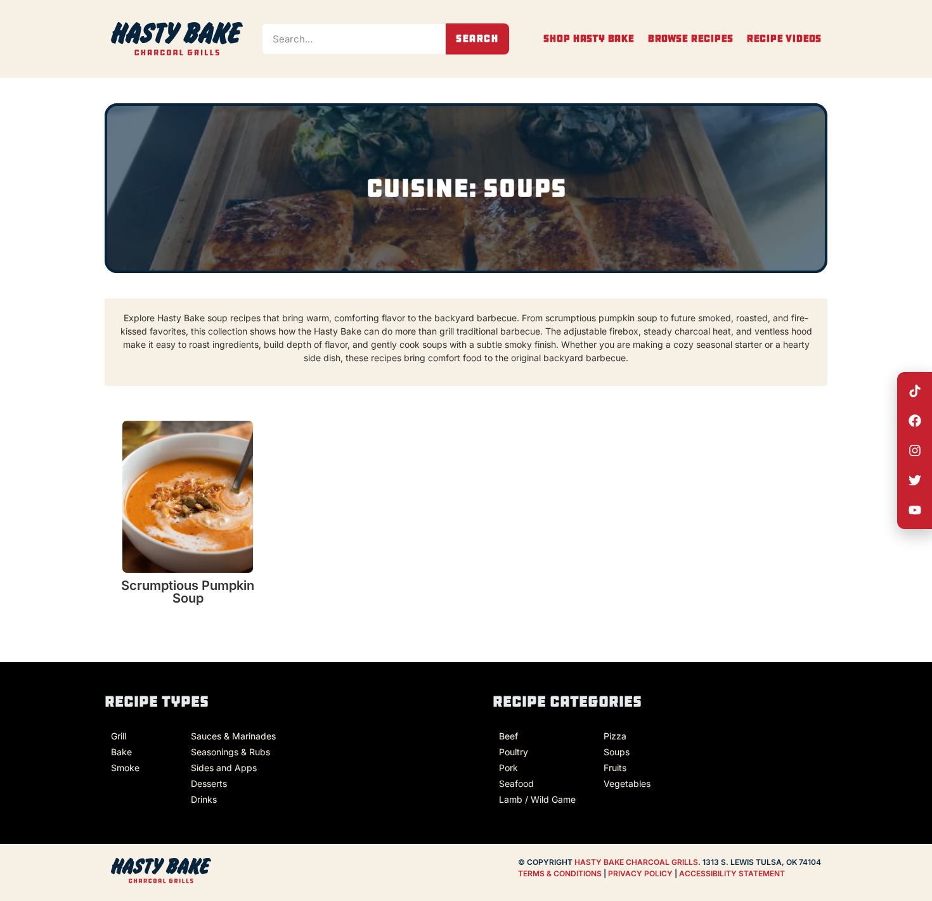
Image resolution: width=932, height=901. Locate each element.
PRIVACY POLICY (641, 873)
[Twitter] (915, 480)
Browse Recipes (690, 38)
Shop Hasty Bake (588, 38)
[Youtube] (915, 510)
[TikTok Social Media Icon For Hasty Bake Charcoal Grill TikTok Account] (915, 391)
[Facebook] (915, 420)
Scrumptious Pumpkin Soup (187, 592)
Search (477, 38)
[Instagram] (915, 450)
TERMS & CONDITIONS (560, 873)
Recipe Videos (783, 38)
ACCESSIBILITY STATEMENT (732, 873)
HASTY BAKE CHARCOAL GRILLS (636, 862)
